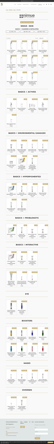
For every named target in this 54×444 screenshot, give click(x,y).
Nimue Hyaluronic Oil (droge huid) (32, 282)
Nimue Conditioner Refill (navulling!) (43, 51)
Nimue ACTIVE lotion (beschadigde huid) (42, 109)
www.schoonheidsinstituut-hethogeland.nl (11, 435)
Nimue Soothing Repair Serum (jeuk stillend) (32, 354)
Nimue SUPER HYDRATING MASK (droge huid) (11, 380)
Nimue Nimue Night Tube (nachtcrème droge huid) (21, 150)
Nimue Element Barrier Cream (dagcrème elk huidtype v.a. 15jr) (11, 283)
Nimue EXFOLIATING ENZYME (11, 82)
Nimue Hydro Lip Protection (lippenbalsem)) (11, 407)
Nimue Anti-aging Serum (43, 353)
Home (7, 9)
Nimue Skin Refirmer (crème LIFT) (11, 166)
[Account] (46, 4)
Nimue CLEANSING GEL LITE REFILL (22, 65)
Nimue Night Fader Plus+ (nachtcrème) (22, 209)
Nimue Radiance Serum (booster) (32, 338)
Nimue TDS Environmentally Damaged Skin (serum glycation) (32, 167)
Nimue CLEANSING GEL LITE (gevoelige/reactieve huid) (11, 66)
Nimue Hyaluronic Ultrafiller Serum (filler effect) (11, 354)
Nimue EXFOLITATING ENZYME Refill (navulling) (21, 82)
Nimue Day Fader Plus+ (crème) (42, 194)
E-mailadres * (36, 431)
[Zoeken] (49, 4)
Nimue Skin (19, 9)
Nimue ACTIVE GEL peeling (11, 109)
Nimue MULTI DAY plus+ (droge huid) (32, 150)
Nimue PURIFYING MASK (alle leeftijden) (42, 380)
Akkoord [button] (50, 442)
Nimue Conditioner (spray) (32, 51)
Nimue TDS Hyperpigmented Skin (21, 194)
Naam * (36, 427)
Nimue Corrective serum (42, 338)
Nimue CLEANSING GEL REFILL (43, 65)
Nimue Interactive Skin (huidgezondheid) (11, 262)
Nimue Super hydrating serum (11, 338)
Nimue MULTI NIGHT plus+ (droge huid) (42, 150)
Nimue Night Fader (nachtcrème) (11, 209)
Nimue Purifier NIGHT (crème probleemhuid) (42, 235)
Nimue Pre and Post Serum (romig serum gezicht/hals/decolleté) (21, 283)
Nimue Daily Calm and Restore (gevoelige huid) (32, 262)
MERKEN (10, 9)
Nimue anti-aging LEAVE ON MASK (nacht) (21, 380)
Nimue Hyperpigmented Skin (11, 194)
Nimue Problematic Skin (11, 235)
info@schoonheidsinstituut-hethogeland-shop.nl (12, 432)
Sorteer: (36, 38)
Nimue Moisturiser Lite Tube (22, 262)
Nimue (14, 9)
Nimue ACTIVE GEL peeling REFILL (22, 109)
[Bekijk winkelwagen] (51, 4)
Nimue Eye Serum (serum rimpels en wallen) (11, 311)
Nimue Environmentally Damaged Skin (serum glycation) (21, 167)
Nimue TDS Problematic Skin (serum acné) (21, 235)
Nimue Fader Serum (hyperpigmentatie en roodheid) (21, 338)
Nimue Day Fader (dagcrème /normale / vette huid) (32, 194)
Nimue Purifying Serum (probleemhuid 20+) (21, 354)
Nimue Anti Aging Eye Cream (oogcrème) (22, 311)
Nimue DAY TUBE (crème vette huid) (11, 150)
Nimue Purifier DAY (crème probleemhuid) (32, 235)
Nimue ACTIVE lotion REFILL (11, 124)
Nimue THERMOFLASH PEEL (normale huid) (32, 380)
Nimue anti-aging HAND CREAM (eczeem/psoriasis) (22, 407)
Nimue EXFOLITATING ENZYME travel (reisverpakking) (32, 82)
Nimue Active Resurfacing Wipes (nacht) (32, 109)
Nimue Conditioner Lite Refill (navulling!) (21, 51)
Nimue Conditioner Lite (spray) (11, 51)
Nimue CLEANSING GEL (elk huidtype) (32, 65)
